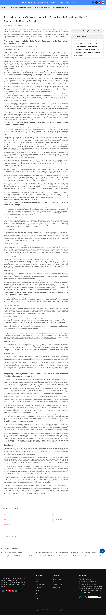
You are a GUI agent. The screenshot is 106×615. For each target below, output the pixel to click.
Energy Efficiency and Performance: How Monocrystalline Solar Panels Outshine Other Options (88, 43)
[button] (79, 2)
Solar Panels (57, 579)
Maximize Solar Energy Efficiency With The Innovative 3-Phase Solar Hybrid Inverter (54, 552)
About (38, 590)
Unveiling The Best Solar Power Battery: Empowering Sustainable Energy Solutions (54, 555)
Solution (38, 582)
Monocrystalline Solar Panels (39, 29)
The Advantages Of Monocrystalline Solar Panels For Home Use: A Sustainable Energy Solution (39, 7)
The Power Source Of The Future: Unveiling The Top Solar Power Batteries (89, 552)
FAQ (37, 599)
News (37, 593)
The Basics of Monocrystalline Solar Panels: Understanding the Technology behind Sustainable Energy (88, 41)
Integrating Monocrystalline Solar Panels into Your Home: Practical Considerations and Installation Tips (88, 52)
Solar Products (40, 584)
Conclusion (79, 55)
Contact (38, 596)
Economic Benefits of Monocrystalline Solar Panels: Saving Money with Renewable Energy (88, 46)
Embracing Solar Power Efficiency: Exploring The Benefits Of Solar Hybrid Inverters (13, 552)
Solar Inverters (57, 582)
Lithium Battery (58, 584)
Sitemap (70, 610)
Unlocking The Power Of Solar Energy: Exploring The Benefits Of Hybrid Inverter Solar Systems (18, 555)
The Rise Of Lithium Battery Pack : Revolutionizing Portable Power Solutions (89, 555)
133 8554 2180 (88, 579)
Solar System (57, 587)
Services (38, 587)
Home (38, 579)
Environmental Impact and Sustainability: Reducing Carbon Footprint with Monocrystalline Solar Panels (88, 49)
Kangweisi (4, 7)
